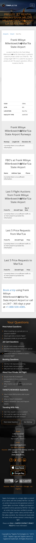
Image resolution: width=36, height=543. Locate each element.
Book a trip (9, 290)
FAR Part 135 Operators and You (15, 364)
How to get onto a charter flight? (14, 336)
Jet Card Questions (10, 342)
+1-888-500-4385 (15, 306)
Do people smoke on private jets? (15, 338)
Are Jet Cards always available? (14, 346)
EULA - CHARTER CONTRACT (19, 523)
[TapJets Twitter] (15, 460)
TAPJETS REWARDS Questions (15, 390)
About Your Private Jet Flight (14, 372)
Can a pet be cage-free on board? (15, 414)
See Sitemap (28, 422)
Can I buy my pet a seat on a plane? (16, 412)
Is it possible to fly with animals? (15, 417)
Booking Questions (10, 359)
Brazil (12, 34)
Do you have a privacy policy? (14, 366)
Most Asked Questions (11, 327)
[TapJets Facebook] (11, 460)
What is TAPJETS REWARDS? (13, 399)
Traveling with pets (10, 407)
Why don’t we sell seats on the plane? (16, 369)
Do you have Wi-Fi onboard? (13, 377)
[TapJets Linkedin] (24, 460)
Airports (5, 34)
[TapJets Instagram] (20, 460)
